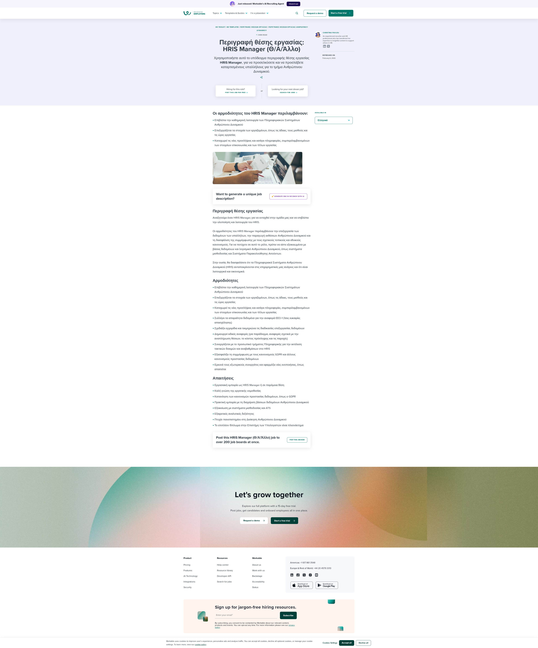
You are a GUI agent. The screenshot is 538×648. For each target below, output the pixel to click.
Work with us (258, 570)
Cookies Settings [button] (330, 643)
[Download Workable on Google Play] (326, 585)
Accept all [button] (347, 642)
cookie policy (200, 644)
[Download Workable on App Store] (301, 585)
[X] (328, 46)
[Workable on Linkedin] (292, 576)
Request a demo (315, 13)
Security (188, 587)
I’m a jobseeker (258, 13)
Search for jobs (224, 581)
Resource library (225, 570)
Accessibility (258, 581)
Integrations (189, 581)
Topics (216, 13)
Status (255, 587)
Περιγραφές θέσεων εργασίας (253, 27)
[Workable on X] (310, 576)
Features (188, 570)
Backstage (257, 576)
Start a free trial (339, 13)
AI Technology (191, 576)
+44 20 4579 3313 (322, 568)
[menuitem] (217, 13)
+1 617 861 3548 (307, 562)
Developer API (224, 576)
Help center (223, 564)
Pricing (187, 564)
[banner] (262, 196)
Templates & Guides (234, 13)
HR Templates (233, 27)
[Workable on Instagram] (316, 576)
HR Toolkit (220, 27)
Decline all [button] (363, 643)
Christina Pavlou (331, 33)
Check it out (293, 4)
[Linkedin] (324, 46)
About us (256, 564)
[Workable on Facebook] (298, 576)
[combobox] (297, 13)
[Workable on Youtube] (304, 576)
